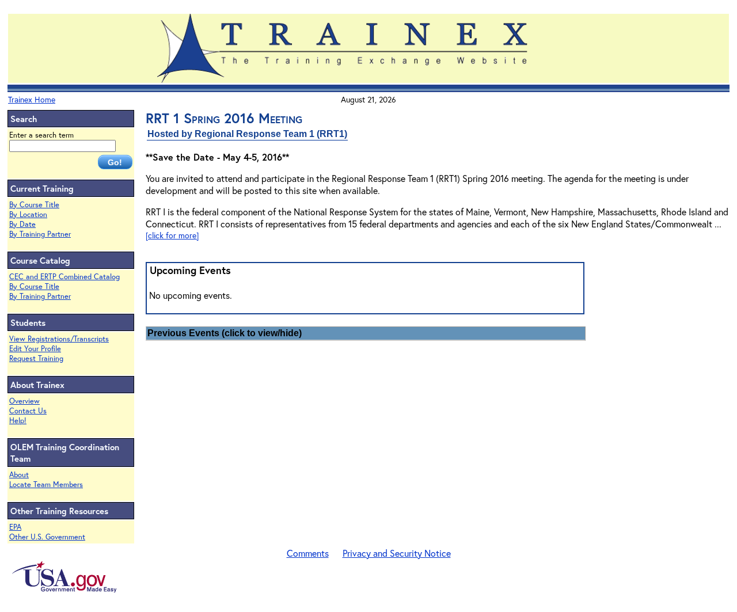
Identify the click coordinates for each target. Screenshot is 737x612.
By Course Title (34, 205)
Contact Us (28, 411)
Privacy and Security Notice (397, 553)
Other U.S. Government (47, 537)
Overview (24, 401)
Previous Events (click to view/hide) (224, 333)
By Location (28, 214)
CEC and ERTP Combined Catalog (64, 277)
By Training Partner (40, 234)
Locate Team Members (46, 484)
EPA (15, 527)
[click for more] (172, 235)
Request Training (36, 358)
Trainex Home (31, 99)
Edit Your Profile (35, 348)
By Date (22, 224)
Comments (308, 553)
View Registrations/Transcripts (59, 339)
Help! (17, 420)
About (19, 475)
